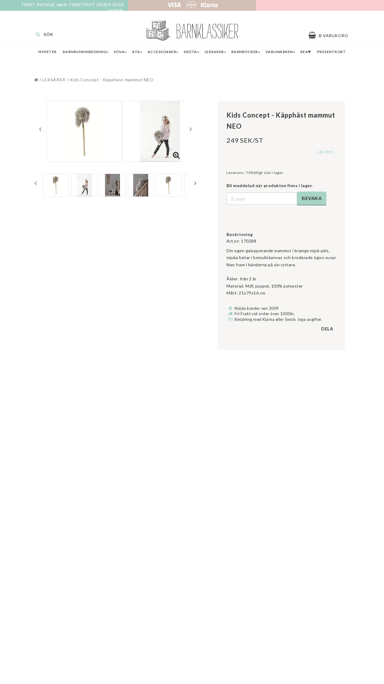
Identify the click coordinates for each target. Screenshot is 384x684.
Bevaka (312, 198)
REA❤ (305, 51)
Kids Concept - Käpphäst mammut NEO (112, 79)
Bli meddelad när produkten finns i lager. (269, 185)
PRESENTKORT (331, 51)
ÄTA (136, 51)
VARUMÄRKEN (279, 51)
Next (191, 129)
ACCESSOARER (162, 51)
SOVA (119, 51)
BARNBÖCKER (244, 51)
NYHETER (47, 51)
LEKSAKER (214, 51)
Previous (40, 129)
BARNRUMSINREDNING (84, 51)
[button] (331, 35)
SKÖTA (190, 51)
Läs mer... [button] (326, 151)
